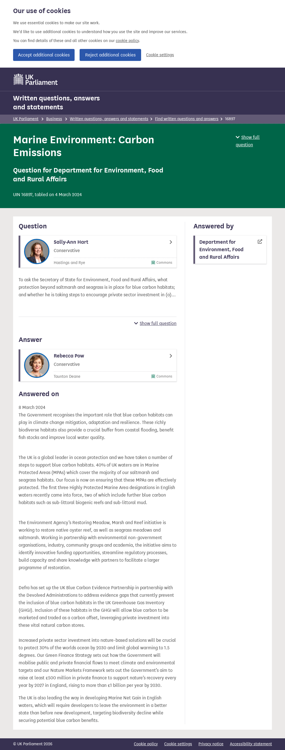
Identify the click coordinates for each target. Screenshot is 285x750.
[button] (254, 141)
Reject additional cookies (110, 55)
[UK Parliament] (35, 79)
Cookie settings (160, 55)
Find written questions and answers (186, 119)
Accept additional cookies (44, 55)
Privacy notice (210, 744)
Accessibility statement (251, 744)
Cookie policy (146, 744)
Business (54, 119)
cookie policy (127, 40)
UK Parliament (25, 119)
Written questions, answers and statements (56, 102)
